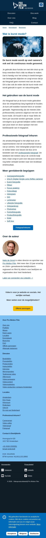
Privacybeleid (28, 464)
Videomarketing (9, 384)
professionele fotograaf (28, 153)
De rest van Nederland (11, 410)
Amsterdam (7, 397)
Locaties (6, 335)
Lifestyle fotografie (14, 203)
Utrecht (5, 408)
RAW (9, 218)
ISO (8, 197)
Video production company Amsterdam (17, 387)
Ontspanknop (12, 206)
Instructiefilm (7, 366)
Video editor (7, 423)
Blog (34, 18)
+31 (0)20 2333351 (10, 446)
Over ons (11, 18)
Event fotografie (13, 182)
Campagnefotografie (15, 176)
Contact (34, 23)
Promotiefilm (7, 361)
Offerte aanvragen (23, 308)
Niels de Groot (9, 260)
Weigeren (23, 533)
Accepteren (11, 533)
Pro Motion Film (9, 263)
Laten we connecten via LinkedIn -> (18, 278)
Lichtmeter (11, 200)
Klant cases (7, 333)
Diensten (11, 13)
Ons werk (34, 13)
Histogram (11, 194)
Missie (5, 330)
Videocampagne (9, 379)
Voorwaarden (5, 464)
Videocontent (8, 382)
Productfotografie (14, 215)
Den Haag (6, 400)
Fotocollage (12, 191)
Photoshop (11, 209)
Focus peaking (13, 188)
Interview (6, 369)
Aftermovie (7, 377)
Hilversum (6, 402)
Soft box (10, 221)
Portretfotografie (14, 212)
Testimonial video (9, 374)
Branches (6, 341)
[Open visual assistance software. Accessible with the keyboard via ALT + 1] (41, 5)
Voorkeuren (34, 533)
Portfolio (6, 328)
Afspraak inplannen (10, 348)
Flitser (9, 185)
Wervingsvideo (8, 372)
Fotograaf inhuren (23, 228)
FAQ (11, 23)
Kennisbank (7, 338)
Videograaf (7, 426)
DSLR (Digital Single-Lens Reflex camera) (25, 179)
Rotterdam (6, 405)
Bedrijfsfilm (7, 359)
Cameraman (7, 420)
